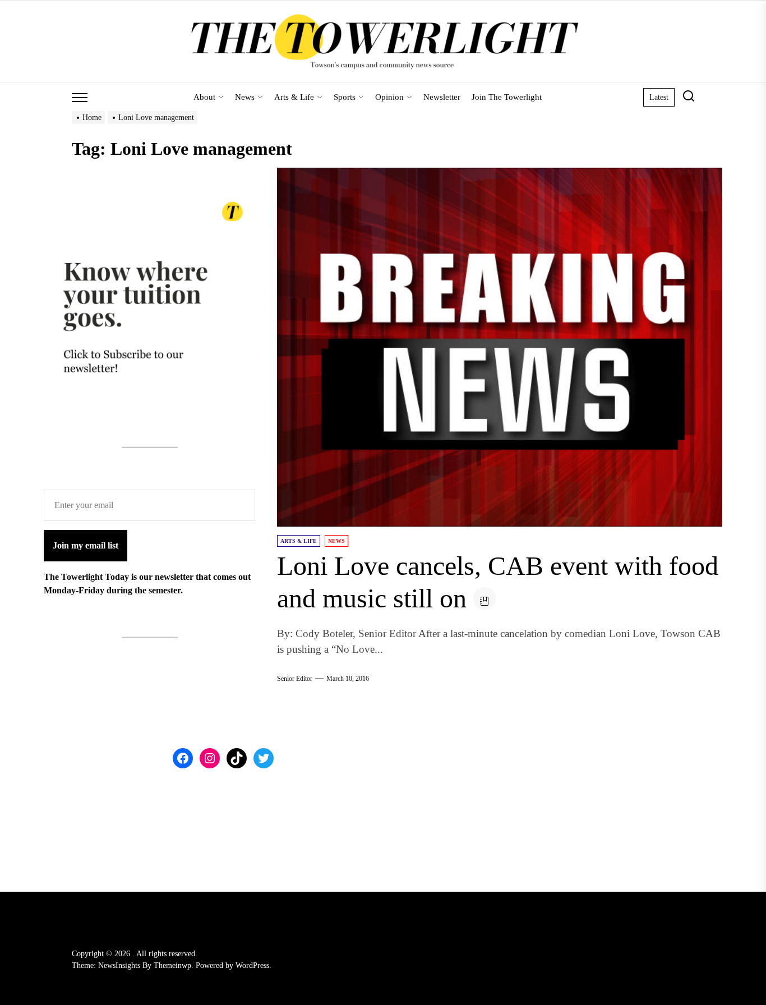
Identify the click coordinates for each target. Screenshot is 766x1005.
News (245, 97)
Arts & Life (294, 97)
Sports (345, 97)
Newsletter (441, 97)
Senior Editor (294, 679)
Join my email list (85, 546)
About (204, 97)
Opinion (389, 97)
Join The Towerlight (507, 97)
